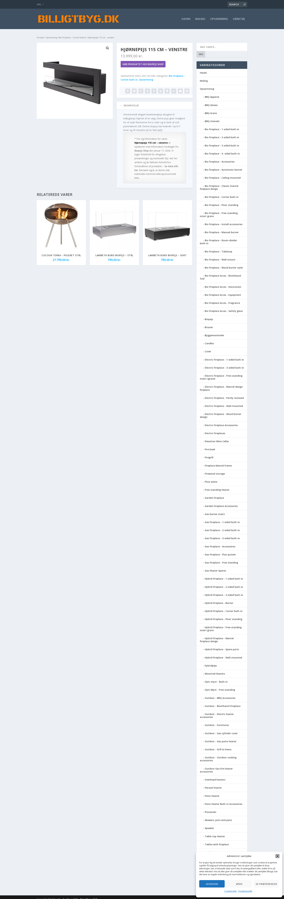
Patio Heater (212, 795)
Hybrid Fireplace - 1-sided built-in (224, 578)
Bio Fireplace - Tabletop (218, 251)
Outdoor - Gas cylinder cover (221, 733)
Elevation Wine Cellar (217, 441)
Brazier (209, 327)
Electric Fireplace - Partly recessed (224, 397)
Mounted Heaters (215, 673)
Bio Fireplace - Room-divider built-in (218, 242)
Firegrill (209, 457)
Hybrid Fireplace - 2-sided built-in (224, 586)
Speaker (209, 828)
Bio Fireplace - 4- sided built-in (222, 153)
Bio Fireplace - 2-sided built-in (222, 137)
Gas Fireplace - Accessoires (220, 546)
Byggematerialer (214, 335)
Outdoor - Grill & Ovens (218, 749)
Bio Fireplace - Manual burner (222, 232)
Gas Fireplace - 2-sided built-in (222, 530)
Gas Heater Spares (215, 570)
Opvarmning (219, 19)
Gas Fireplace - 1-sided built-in (222, 522)
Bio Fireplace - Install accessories (223, 224)
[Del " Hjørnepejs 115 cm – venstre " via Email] (180, 91)
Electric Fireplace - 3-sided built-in (224, 367)
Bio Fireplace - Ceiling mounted (223, 177)
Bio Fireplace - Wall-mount (220, 259)
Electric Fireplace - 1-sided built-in (224, 359)
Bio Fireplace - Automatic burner (223, 169)
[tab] (155, 105)
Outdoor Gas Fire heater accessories (216, 770)
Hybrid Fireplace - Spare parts (222, 649)
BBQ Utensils (212, 121)
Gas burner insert (215, 514)
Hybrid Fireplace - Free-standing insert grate (221, 629)
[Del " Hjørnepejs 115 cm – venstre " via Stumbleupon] (173, 91)
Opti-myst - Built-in (216, 681)
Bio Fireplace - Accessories (220, 161)
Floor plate (211, 481)
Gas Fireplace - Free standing (221, 562)
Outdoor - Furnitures (217, 725)
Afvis (239, 884)
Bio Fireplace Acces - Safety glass (224, 311)
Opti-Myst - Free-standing (220, 689)
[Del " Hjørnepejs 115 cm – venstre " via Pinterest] (154, 91)
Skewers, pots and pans (218, 820)
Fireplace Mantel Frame (218, 465)
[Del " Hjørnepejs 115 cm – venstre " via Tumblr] (147, 91)
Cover (208, 351)
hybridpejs (211, 665)
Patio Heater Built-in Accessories (223, 804)
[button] (277, 856)
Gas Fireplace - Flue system (220, 554)
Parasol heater (213, 787)
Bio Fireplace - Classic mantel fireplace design (219, 187)
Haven (186, 19)
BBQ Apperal (212, 96)
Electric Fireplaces (215, 433)
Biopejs (209, 319)
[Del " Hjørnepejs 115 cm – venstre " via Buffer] (167, 91)
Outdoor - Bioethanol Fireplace (222, 706)
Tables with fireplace (217, 844)
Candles (209, 343)
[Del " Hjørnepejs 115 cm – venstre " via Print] (186, 91)
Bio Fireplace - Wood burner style (224, 267)
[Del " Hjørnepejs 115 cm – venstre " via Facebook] (127, 91)
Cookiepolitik (230, 891)
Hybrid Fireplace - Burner (219, 603)
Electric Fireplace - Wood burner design (220, 415)
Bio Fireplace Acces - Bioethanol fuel (220, 277)
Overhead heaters (215, 779)
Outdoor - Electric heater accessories (217, 715)
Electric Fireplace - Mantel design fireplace (221, 388)
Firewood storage (215, 473)
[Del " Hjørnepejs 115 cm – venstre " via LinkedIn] (160, 91)
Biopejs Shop (141, 150)
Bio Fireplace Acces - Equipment (223, 294)
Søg (201, 54)
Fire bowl (210, 449)
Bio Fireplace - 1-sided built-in (222, 129)
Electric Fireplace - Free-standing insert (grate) (221, 377)
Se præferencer (266, 884)
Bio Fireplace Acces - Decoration (223, 286)
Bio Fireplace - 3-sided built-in (222, 145)
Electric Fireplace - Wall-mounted (224, 406)
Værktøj (239, 19)
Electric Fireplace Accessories (221, 425)
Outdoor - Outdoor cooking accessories (218, 759)
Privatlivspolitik (245, 891)
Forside (40, 37)
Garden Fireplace (214, 497)
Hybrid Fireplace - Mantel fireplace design (217, 640)
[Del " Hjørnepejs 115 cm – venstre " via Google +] (140, 91)
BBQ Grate (211, 113)
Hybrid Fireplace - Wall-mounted (223, 657)
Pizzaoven (210, 812)
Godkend (212, 884)
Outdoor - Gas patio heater (221, 741)
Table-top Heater (215, 836)
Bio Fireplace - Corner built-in (72, 37)
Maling (200, 19)
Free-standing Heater (217, 489)
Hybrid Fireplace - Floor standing (223, 619)
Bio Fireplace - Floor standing (221, 205)
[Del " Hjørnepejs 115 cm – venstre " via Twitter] (134, 91)
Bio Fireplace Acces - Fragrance (222, 302)
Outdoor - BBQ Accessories (220, 698)
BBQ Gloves (211, 105)
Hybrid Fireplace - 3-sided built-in (224, 594)
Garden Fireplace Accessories (221, 506)
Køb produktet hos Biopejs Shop (143, 64)
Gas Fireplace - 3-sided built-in (222, 538)
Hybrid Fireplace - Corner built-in (223, 611)
